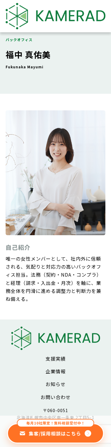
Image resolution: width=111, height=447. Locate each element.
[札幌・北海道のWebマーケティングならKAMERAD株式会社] (56, 27)
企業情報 (56, 371)
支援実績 (56, 358)
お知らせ (56, 384)
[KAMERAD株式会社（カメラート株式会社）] (55, 347)
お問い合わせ (56, 397)
